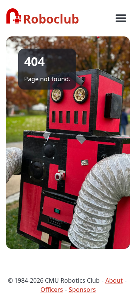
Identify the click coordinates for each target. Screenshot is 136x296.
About (114, 280)
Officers (51, 289)
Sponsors (82, 289)
